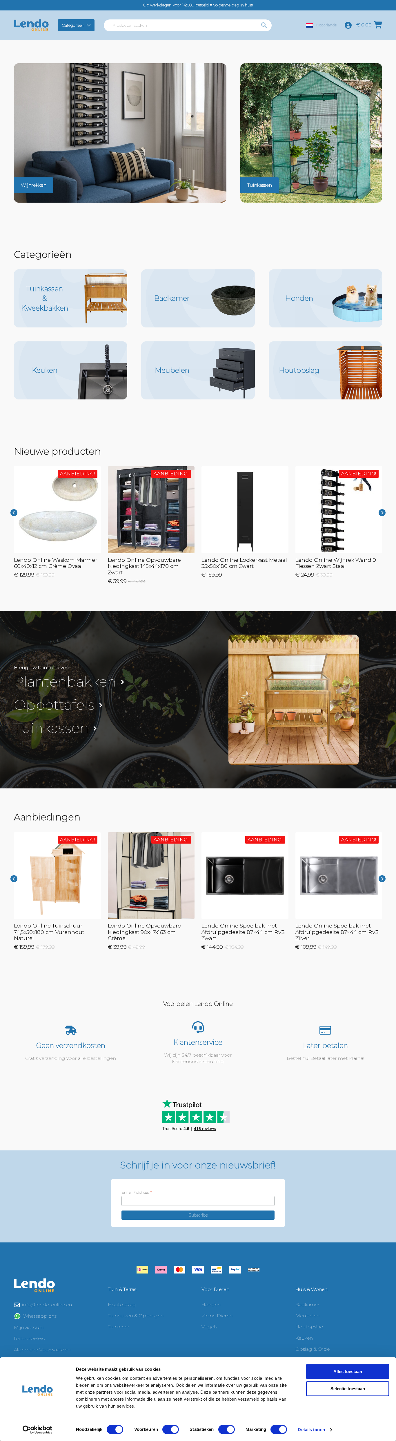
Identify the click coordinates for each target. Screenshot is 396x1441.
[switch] (170, 1429)
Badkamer (307, 1304)
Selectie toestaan (347, 1388)
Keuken (304, 1338)
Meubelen (307, 1315)
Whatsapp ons (40, 1316)
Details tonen (311, 1429)
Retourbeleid (30, 1338)
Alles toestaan (347, 1371)
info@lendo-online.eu (47, 1304)
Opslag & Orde (312, 1349)
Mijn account (29, 1327)
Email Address (136, 1192)
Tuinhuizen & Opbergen (136, 1315)
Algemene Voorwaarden (42, 1349)
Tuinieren (118, 1327)
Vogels (209, 1327)
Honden (211, 1304)
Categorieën (73, 25)
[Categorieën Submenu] (89, 25)
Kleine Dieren (216, 1315)
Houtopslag (122, 1304)
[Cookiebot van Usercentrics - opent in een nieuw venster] (37, 1429)
